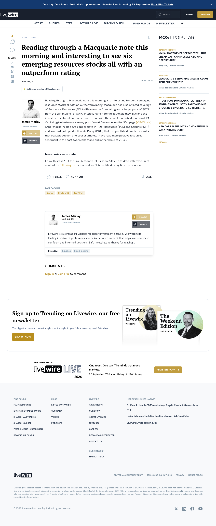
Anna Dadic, (164, 135)
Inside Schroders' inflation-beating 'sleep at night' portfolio (158, 416)
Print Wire (147, 80)
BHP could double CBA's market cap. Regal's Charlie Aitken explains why (162, 407)
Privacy (180, 475)
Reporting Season (167, 50)
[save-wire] (149, 38)
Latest (38, 23)
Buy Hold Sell (114, 23)
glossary (56, 411)
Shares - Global (22, 423)
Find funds (141, 23)
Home (24, 37)
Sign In (189, 14)
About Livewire (97, 417)
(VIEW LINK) (143, 122)
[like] (12, 41)
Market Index (96, 456)
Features (94, 423)
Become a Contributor (102, 435)
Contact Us (95, 441)
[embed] (12, 63)
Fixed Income (81, 251)
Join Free (205, 14)
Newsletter (165, 23)
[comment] (12, 50)
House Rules (195, 475)
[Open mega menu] (182, 23)
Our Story (95, 411)
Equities (66, 251)
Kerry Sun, (163, 65)
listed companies (61, 405)
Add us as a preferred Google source (43, 89)
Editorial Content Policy (128, 475)
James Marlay (31, 121)
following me (68, 165)
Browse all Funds (24, 435)
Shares (54, 23)
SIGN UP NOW (23, 337)
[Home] (9, 15)
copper (78, 193)
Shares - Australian (25, 417)
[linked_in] (12, 81)
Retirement (164, 75)
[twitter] (12, 71)
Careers (93, 429)
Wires (33, 37)
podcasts (56, 423)
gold (50, 193)
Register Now (166, 370)
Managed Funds (22, 405)
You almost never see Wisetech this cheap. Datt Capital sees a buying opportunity (182, 57)
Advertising (96, 405)
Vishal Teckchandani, (168, 87)
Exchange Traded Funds (27, 411)
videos (55, 417)
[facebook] (12, 76)
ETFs (69, 23)
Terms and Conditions (159, 475)
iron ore (63, 193)
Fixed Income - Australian (28, 429)
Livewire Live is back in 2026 (142, 422)
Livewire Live (88, 23)
